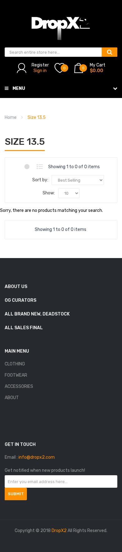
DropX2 (59, 530)
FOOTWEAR (16, 375)
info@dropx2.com (36, 457)
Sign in (40, 70)
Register (40, 65)
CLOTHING (15, 364)
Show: (49, 193)
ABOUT (12, 397)
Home (11, 117)
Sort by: (40, 180)
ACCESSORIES (19, 386)
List (39, 166)
